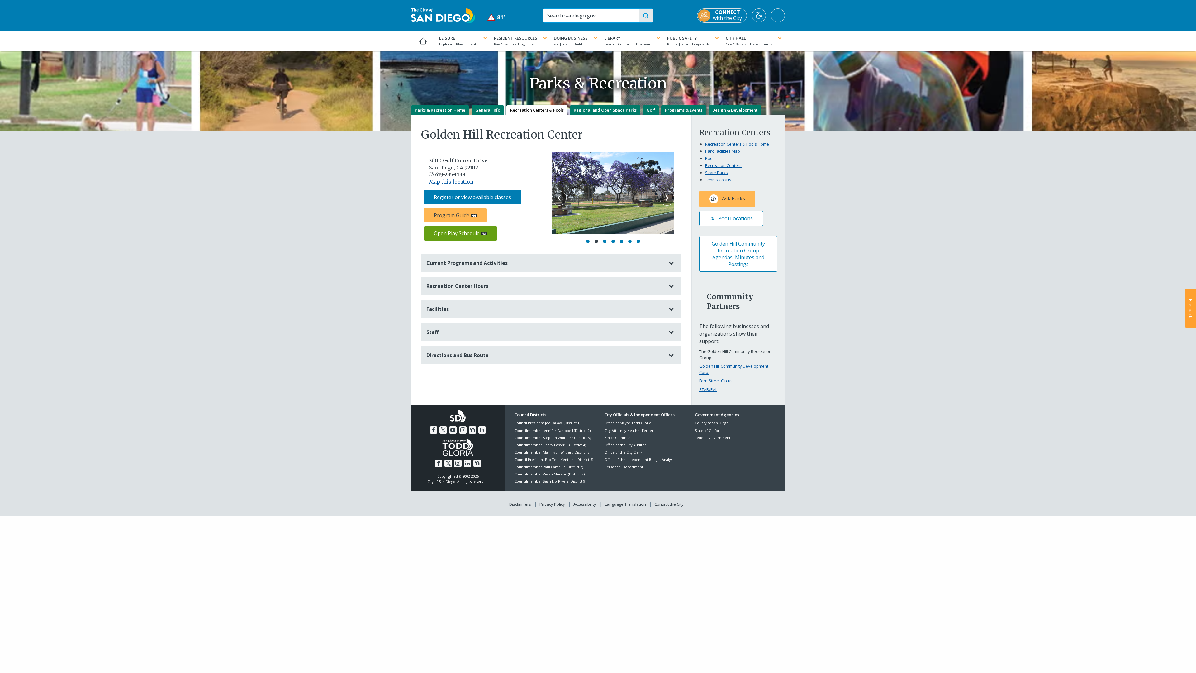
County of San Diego (712, 423)
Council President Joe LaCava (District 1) (547, 423)
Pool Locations (735, 218)
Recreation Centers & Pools (537, 110)
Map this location (451, 182)
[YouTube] (453, 430)
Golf (651, 110)
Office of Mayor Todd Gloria (628, 423)
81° (496, 17)
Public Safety (682, 38)
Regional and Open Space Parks (605, 110)
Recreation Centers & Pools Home (737, 144)
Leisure (447, 38)
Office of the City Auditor (625, 444)
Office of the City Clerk (623, 452)
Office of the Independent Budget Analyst (639, 459)
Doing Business (571, 38)
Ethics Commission (620, 437)
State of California (709, 430)
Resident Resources (515, 38)
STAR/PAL (708, 389)
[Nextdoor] (472, 430)
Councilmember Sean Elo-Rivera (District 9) (550, 481)
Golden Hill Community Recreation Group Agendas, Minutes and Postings (738, 254)
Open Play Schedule (457, 233)
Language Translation (625, 504)
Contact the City (669, 504)
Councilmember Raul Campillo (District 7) (549, 467)
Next (667, 198)
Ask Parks (733, 198)
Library (612, 38)
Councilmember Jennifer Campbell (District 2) (553, 430)
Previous (559, 198)
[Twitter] (443, 430)
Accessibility (584, 504)
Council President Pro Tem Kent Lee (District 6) (554, 459)
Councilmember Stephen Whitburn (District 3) (553, 437)
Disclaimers (520, 504)
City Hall (736, 38)
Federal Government (712, 437)
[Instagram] (463, 430)
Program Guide (451, 215)
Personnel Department (624, 467)
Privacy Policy (552, 504)
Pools (710, 158)
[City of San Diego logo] (443, 15)
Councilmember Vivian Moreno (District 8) (550, 474)
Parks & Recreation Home (440, 110)
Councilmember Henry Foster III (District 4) (550, 444)
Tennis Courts (718, 180)
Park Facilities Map (722, 151)
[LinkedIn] (482, 430)
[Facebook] (433, 430)
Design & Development (734, 110)
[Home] (423, 41)
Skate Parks (716, 172)
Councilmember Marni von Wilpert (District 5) (552, 452)
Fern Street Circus (716, 381)
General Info (487, 110)
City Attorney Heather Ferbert (630, 430)
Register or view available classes (472, 197)
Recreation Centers (723, 165)
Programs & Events (683, 110)
